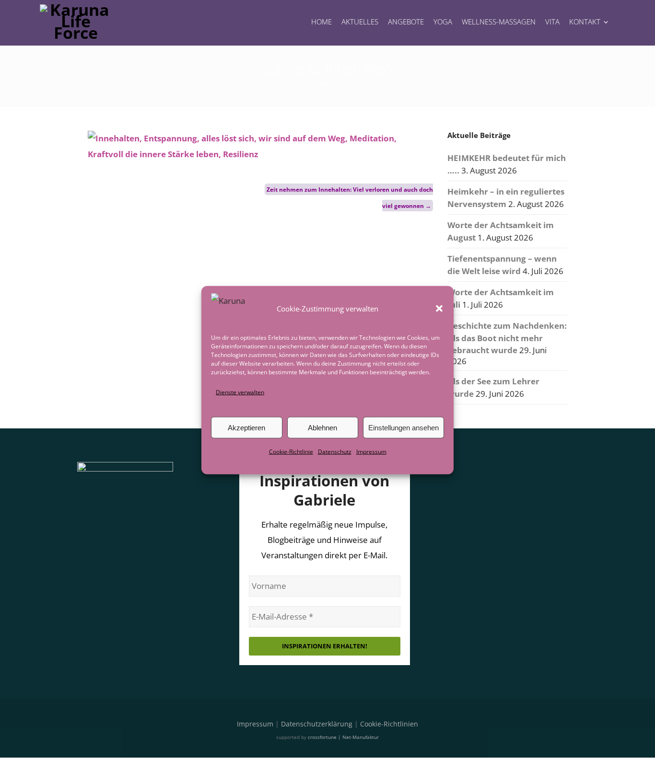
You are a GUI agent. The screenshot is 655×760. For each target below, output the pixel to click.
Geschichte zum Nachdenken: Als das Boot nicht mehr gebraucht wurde (507, 338)
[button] (439, 308)
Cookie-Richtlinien (389, 723)
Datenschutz (334, 452)
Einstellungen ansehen (403, 428)
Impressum (371, 452)
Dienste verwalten (240, 392)
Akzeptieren (246, 428)
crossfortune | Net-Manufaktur (343, 737)
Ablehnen (322, 428)
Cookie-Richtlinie (291, 452)
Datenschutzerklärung (316, 723)
